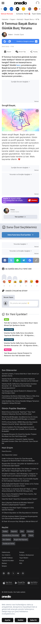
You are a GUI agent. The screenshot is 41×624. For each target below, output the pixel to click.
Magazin (8, 350)
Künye (21, 560)
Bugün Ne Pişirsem (20, 539)
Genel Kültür (9, 329)
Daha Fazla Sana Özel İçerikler (19, 235)
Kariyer (21, 552)
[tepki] (4, 281)
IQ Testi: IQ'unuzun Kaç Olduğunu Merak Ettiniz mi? (20, 521)
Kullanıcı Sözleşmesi (26, 555)
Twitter (5, 531)
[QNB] (28, 9)
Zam (22, 531)
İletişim (4, 566)
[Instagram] (4, 573)
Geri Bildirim (6, 555)
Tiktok (31, 535)
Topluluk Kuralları (8, 560)
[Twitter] (13, 573)
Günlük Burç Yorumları (11, 535)
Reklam (4, 563)
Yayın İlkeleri (23, 558)
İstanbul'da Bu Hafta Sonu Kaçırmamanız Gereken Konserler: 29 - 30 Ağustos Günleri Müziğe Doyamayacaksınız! (21, 344)
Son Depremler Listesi (9, 455)
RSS (20, 563)
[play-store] (20, 583)
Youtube (30, 531)
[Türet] (34, 9)
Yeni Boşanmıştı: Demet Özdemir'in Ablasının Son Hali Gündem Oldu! (18, 354)
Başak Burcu (29, 19)
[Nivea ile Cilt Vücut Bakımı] (4, 9)
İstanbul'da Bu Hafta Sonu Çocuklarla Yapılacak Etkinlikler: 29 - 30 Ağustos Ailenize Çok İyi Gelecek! (18, 334)
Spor (6, 319)
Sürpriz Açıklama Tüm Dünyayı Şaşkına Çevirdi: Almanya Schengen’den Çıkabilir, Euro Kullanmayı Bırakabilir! (19, 429)
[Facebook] (8, 573)
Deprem (14, 531)
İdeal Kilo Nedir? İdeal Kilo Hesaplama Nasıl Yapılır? (19, 499)
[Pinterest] (23, 573)
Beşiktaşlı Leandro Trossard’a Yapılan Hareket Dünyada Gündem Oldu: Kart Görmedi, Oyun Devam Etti (20, 441)
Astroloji (20, 19)
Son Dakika (6, 539)
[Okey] (16, 9)
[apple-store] (8, 583)
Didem (16, 34)
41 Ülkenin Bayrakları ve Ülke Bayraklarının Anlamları (20, 513)
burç (18, 65)
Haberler (5, 19)
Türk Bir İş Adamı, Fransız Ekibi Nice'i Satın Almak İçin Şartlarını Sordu (21, 324)
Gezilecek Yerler (8, 543)
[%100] (22, 9)
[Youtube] (18, 573)
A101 (23, 535)
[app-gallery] (33, 583)
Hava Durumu (6, 451)
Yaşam (12, 19)
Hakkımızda (6, 552)
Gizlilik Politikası (7, 558)
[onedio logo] (19, 596)
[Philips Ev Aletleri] (10, 9)
